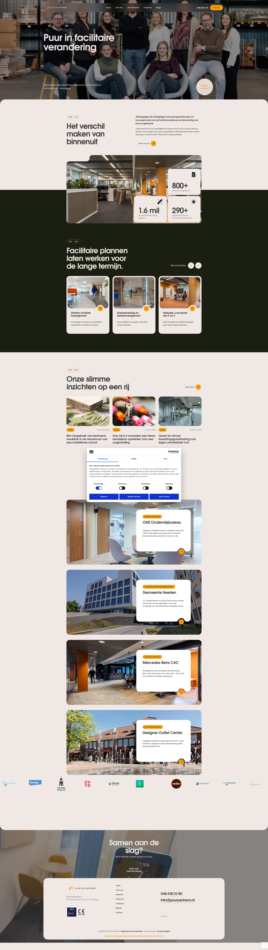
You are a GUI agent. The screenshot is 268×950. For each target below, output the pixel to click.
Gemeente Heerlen (159, 592)
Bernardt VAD (121, 936)
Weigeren (103, 496)
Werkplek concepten (152, 516)
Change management (171, 314)
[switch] (122, 488)
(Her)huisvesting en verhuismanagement (159, 587)
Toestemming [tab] (103, 459)
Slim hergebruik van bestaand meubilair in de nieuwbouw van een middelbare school (86, 439)
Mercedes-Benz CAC (161, 662)
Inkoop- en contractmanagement (129, 315)
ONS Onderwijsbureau (162, 522)
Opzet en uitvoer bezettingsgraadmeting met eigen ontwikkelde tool (177, 439)
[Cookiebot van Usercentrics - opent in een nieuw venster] (169, 451)
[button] (202, 7)
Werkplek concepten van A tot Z (83, 314)
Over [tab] (165, 459)
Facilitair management (153, 727)
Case (70, 430)
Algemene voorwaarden (132, 931)
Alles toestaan (164, 496)
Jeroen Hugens (163, 931)
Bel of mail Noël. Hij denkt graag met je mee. (134, 856)
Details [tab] (134, 459)
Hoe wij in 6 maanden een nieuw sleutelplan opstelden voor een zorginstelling (134, 439)
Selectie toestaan (134, 496)
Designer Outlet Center (162, 732)
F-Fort (133, 936)
